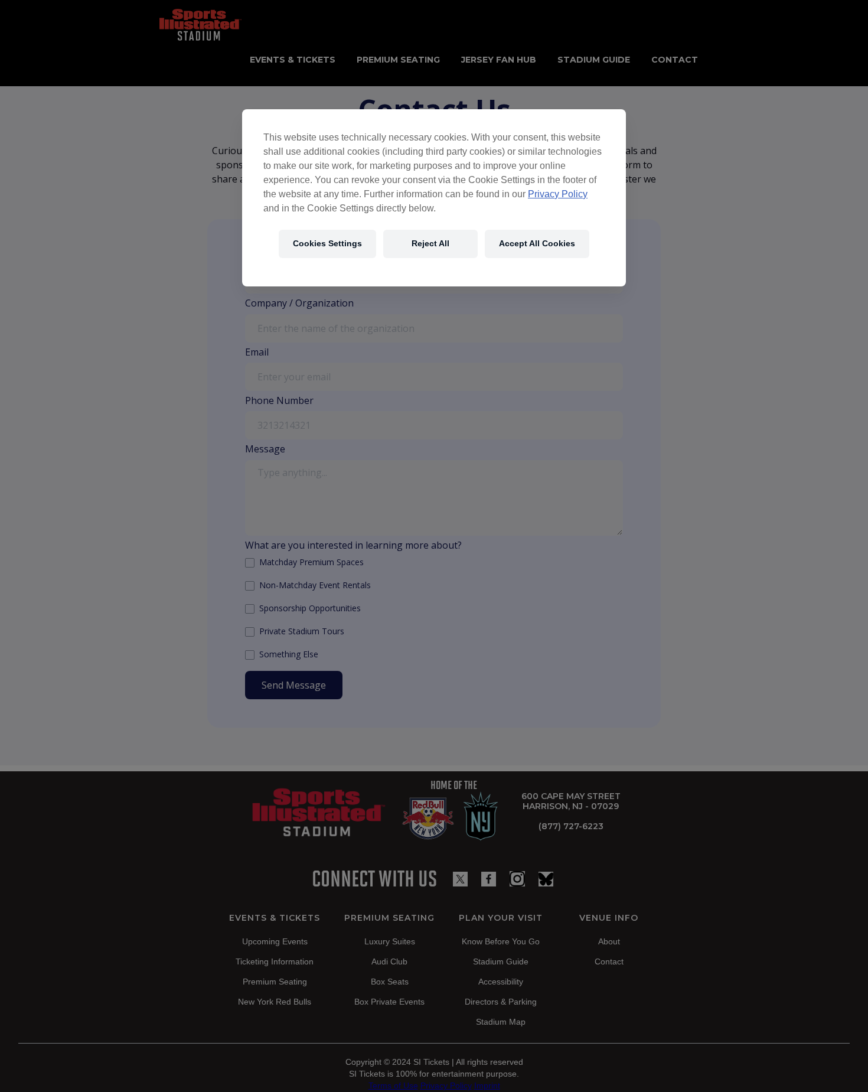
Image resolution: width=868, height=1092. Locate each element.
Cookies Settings (327, 243)
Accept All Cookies (537, 243)
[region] (434, 197)
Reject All (430, 243)
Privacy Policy (558, 194)
